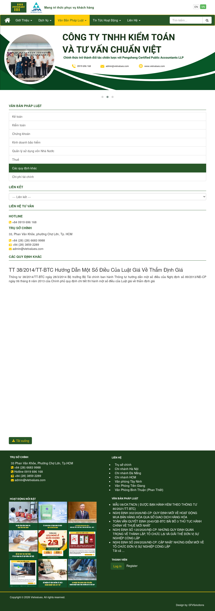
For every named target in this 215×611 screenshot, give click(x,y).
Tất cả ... (119, 550)
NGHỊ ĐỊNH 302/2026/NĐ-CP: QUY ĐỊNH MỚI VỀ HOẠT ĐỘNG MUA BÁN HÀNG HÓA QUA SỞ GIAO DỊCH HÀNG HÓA (155, 515)
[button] (102, 97)
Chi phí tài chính (23, 177)
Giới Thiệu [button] (23, 20)
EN (196, 6)
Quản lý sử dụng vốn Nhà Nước (33, 151)
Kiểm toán (19, 125)
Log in (117, 566)
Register (132, 566)
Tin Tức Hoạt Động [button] (106, 20)
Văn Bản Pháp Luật (125, 498)
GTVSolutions (196, 605)
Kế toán (17, 116)
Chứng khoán (21, 134)
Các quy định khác (24, 168)
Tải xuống (22, 441)
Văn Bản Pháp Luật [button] (71, 20)
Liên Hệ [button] (132, 20)
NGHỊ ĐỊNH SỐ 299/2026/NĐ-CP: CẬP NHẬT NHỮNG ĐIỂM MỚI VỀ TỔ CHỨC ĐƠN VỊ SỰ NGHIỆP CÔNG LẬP (158, 544)
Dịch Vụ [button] (43, 20)
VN (203, 6)
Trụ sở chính (19, 457)
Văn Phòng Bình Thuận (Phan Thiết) (139, 490)
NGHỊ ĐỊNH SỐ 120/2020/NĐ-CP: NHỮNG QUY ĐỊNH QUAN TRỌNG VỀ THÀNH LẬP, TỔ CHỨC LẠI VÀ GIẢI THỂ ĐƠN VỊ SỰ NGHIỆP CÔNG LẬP (156, 533)
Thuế (15, 159)
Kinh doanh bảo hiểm (26, 142)
